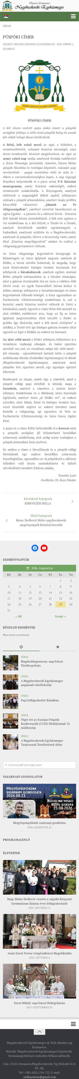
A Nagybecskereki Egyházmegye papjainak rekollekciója (42, 683)
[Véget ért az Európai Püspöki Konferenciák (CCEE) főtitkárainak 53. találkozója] (10, 721)
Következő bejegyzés (38, 501)
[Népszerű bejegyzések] (58, 647)
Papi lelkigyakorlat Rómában (40, 700)
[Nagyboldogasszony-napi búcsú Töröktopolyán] (10, 662)
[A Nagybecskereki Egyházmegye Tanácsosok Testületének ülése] (10, 742)
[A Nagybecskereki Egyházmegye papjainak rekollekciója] (10, 682)
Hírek (7, 26)
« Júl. (19, 616)
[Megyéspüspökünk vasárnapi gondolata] (39, 801)
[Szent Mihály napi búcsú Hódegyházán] (39, 981)
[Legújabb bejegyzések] (21, 647)
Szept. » (60, 616)
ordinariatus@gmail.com (39, 1077)
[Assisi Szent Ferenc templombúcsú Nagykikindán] (39, 931)
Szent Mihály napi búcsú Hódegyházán (39, 1003)
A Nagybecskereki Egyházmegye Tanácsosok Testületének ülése (42, 742)
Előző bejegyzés (41, 520)
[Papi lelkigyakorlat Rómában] (10, 701)
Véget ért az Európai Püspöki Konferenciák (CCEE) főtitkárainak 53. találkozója (45, 724)
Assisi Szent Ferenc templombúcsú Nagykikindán (39, 953)
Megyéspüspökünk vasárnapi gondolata (39, 823)
